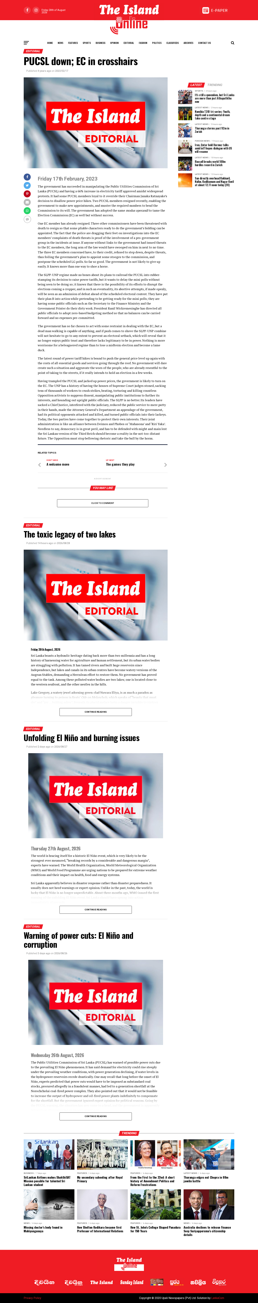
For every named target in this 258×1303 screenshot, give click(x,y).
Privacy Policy (32, 1298)
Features (73, 43)
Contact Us (204, 43)
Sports (87, 43)
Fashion (143, 43)
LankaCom (217, 1298)
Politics (156, 43)
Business (100, 43)
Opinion (114, 43)
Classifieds (172, 43)
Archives (188, 43)
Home (50, 43)
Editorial (129, 43)
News (60, 43)
